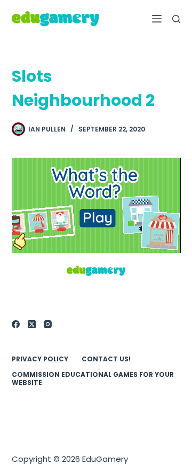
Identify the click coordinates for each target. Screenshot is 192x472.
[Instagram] (48, 324)
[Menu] (157, 19)
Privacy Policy (40, 359)
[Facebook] (16, 324)
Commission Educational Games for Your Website (93, 378)
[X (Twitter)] (32, 324)
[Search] (176, 19)
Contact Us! (106, 359)
